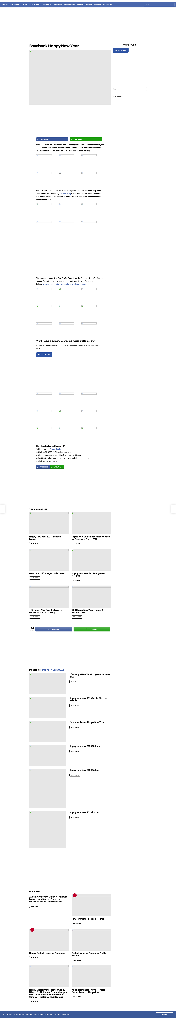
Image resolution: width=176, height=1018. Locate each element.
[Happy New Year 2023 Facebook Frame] (49, 523)
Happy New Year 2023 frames (84, 812)
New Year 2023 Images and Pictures (47, 573)
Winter (89, 5)
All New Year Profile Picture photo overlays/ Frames (64, 284)
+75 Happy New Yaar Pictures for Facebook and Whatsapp (46, 611)
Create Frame (34, 5)
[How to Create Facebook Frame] (91, 905)
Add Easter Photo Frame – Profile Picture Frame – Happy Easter (88, 991)
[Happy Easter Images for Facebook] (49, 940)
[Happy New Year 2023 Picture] (47, 788)
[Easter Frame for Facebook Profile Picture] (91, 940)
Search (172, 5)
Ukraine (80, 5)
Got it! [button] (164, 1014)
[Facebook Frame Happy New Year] (47, 731)
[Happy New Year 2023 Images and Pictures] (91, 560)
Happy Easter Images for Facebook (47, 953)
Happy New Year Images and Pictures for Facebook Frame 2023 (91, 538)
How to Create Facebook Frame (88, 918)
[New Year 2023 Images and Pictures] (49, 560)
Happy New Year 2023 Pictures (84, 746)
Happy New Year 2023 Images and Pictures (89, 574)
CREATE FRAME (44, 354)
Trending (75, 895)
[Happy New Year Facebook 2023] (2, 509)
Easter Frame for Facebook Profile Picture (89, 954)
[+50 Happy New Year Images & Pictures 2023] (91, 597)
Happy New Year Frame (103, 5)
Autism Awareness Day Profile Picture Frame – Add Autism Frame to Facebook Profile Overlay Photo (48, 899)
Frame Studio (69, 5)
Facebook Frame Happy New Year (86, 722)
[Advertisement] (88, 24)
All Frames (47, 5)
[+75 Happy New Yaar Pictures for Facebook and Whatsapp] (49, 597)
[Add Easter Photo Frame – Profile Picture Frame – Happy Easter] (91, 976)
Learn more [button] (66, 1014)
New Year (58, 5)
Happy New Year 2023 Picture (84, 770)
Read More (34, 543)
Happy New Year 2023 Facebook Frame (45, 538)
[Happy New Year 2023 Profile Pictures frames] (47, 707)
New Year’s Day (65, 193)
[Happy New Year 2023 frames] (47, 829)
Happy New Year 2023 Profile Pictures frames (88, 699)
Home (25, 5)
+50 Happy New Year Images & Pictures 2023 (87, 611)
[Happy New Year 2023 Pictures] (47, 755)
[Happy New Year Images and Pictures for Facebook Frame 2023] (91, 523)
